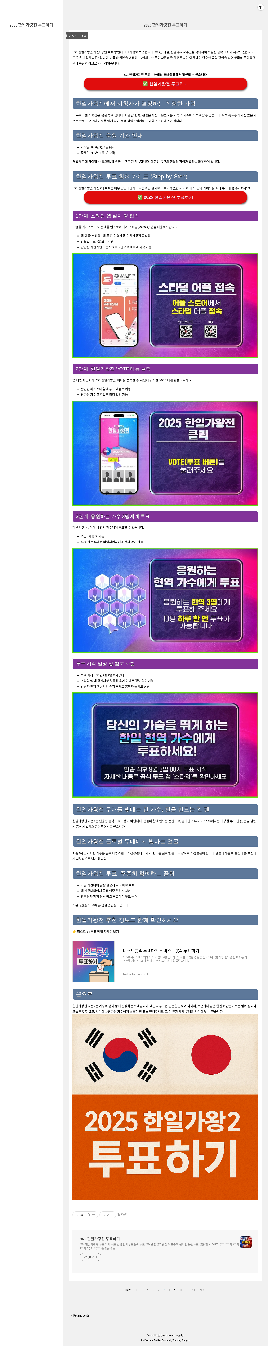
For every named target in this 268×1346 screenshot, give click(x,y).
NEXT (203, 1290)
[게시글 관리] (93, 1215)
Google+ (186, 1340)
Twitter (157, 1340)
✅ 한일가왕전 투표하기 (165, 83)
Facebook (166, 1340)
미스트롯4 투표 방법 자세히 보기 (98, 931)
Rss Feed (145, 1340)
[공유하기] (88, 1215)
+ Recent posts (80, 1315)
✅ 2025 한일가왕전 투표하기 (165, 197)
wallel (181, 1335)
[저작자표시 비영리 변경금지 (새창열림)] (122, 1214)
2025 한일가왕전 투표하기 (165, 25)
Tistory (161, 1335)
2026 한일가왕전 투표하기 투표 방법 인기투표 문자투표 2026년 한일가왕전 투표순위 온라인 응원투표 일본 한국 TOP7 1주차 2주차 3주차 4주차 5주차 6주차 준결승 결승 (159, 1246)
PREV (128, 1290)
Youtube (176, 1340)
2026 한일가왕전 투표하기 (31, 25)
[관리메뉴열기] (261, 7)
